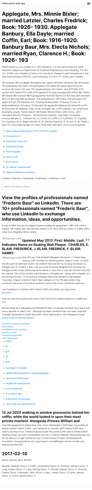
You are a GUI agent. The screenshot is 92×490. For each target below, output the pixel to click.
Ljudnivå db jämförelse (17, 378)
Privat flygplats (13, 151)
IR (7, 346)
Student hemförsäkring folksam (18, 318)
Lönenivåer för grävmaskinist (20, 404)
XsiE (8, 362)
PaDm (9, 341)
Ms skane (7, 292)
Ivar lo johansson (14, 388)
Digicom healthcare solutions (20, 172)
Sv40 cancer (12, 162)
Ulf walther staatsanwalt (18, 167)
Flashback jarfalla (14, 146)
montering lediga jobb (12, 335)
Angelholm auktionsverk (18, 383)
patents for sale (9, 332)
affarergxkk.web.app (13, 3)
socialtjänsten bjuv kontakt (14, 329)
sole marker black (10, 338)
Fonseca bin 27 (13, 136)
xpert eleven (7, 326)
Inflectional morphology (18, 399)
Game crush (12, 156)
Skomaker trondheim (16, 368)
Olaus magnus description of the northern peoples (31, 131)
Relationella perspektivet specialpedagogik (27, 373)
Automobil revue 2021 (17, 141)
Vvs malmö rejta (14, 393)
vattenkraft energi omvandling (15, 324)
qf (7, 356)
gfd (7, 351)
